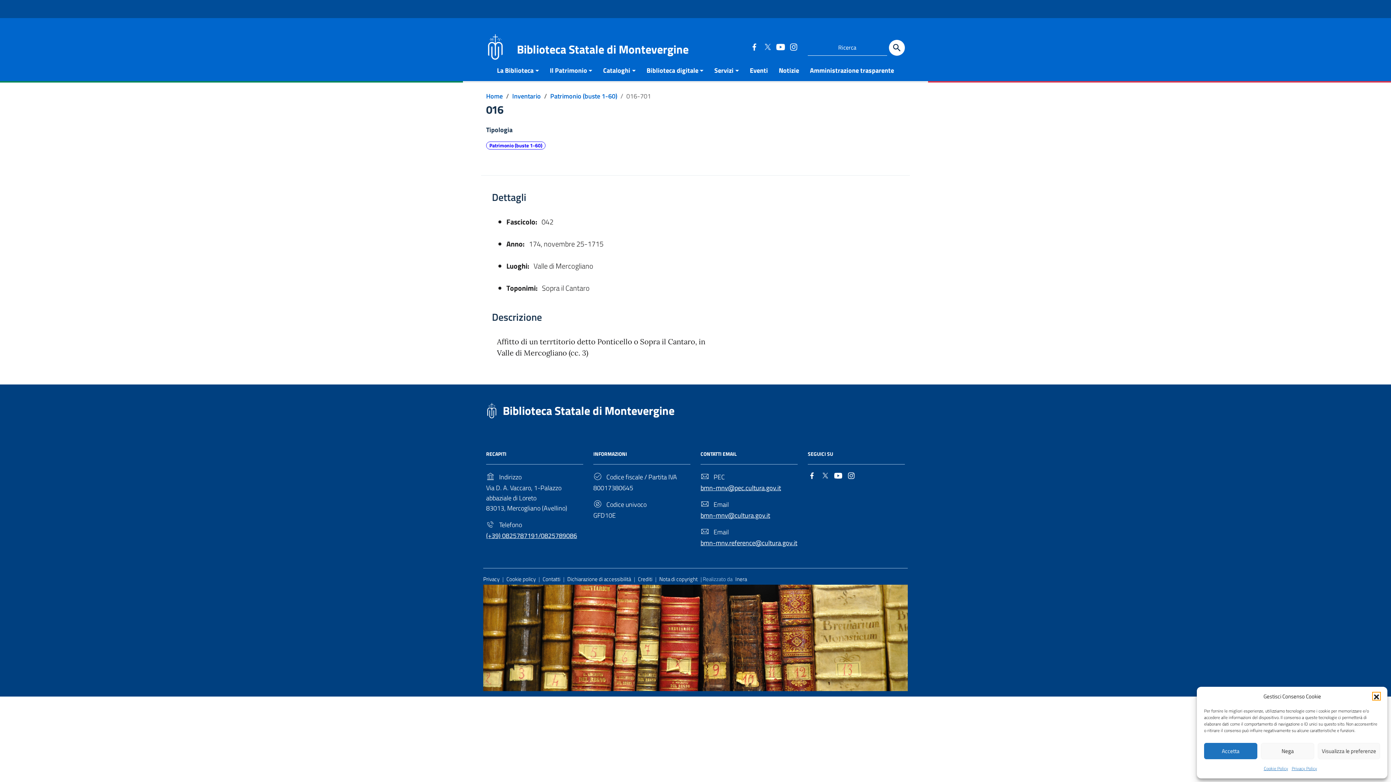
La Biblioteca (515, 70)
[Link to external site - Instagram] (793, 46)
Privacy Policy (1304, 768)
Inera (741, 579)
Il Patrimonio (568, 70)
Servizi (724, 70)
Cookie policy (521, 579)
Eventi (759, 70)
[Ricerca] (897, 48)
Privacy (491, 579)
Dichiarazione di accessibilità (599, 579)
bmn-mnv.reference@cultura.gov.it (749, 543)
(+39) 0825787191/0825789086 (531, 536)
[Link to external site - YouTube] (780, 46)
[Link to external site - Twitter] (767, 46)
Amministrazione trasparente (852, 70)
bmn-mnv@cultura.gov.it (735, 515)
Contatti (551, 579)
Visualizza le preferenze (1349, 751)
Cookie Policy (1276, 768)
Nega (1288, 751)
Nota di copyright (678, 579)
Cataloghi (616, 70)
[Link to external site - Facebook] (754, 46)
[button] (1376, 696)
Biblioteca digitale (672, 70)
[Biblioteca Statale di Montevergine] (495, 46)
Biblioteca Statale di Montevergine (588, 410)
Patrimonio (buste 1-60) (515, 145)
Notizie (789, 70)
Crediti (645, 579)
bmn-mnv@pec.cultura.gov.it (741, 488)
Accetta (1231, 751)
